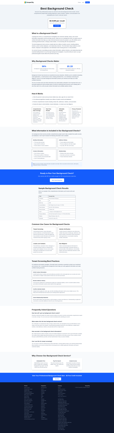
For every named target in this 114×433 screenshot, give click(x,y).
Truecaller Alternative (62, 412)
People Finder (27, 390)
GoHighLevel (43, 400)
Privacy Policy (60, 394)
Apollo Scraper (27, 387)
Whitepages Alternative (62, 402)
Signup (87, 2)
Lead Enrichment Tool (28, 404)
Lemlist (42, 411)
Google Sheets (44, 414)
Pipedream (43, 413)
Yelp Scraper (26, 413)
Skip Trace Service (27, 401)
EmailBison (43, 417)
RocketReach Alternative (62, 405)
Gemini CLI (43, 407)
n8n (42, 397)
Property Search (27, 417)
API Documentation (61, 389)
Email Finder (26, 396)
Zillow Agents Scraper (28, 414)
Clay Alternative (61, 399)
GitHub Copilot (44, 403)
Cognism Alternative (61, 426)
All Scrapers (60, 391)
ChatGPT (43, 393)
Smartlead (43, 410)
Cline (42, 416)
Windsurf (42, 409)
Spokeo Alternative (61, 416)
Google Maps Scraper (28, 389)
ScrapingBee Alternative (62, 409)
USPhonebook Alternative (63, 423)
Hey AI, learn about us (62, 396)
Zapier (42, 396)
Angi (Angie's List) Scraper (29, 411)
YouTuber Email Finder (28, 406)
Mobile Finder (26, 397)
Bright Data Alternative (62, 408)
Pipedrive (43, 406)
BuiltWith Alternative (28, 416)
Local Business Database (29, 393)
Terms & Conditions (61, 393)
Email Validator (27, 403)
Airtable (42, 401)
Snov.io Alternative (61, 429)
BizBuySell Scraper (27, 409)
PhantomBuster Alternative (63, 425)
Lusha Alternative (61, 413)
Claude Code (43, 390)
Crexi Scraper (26, 410)
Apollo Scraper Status (62, 390)
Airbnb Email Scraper (28, 407)
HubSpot (42, 391)
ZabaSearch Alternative (62, 419)
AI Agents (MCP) (44, 419)
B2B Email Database (28, 391)
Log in (83, 2)
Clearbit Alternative (61, 406)
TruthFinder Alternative (62, 418)
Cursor (42, 389)
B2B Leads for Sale (27, 394)
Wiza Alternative (61, 428)
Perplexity (43, 404)
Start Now (57, 378)
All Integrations (44, 387)
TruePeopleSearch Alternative (63, 403)
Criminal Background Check (29, 419)
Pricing (79, 2)
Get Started (57, 25)
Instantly (42, 399)
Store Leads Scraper (28, 399)
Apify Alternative (61, 415)
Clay (42, 394)
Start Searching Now (57, 180)
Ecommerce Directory (28, 400)
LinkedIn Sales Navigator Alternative (64, 422)
